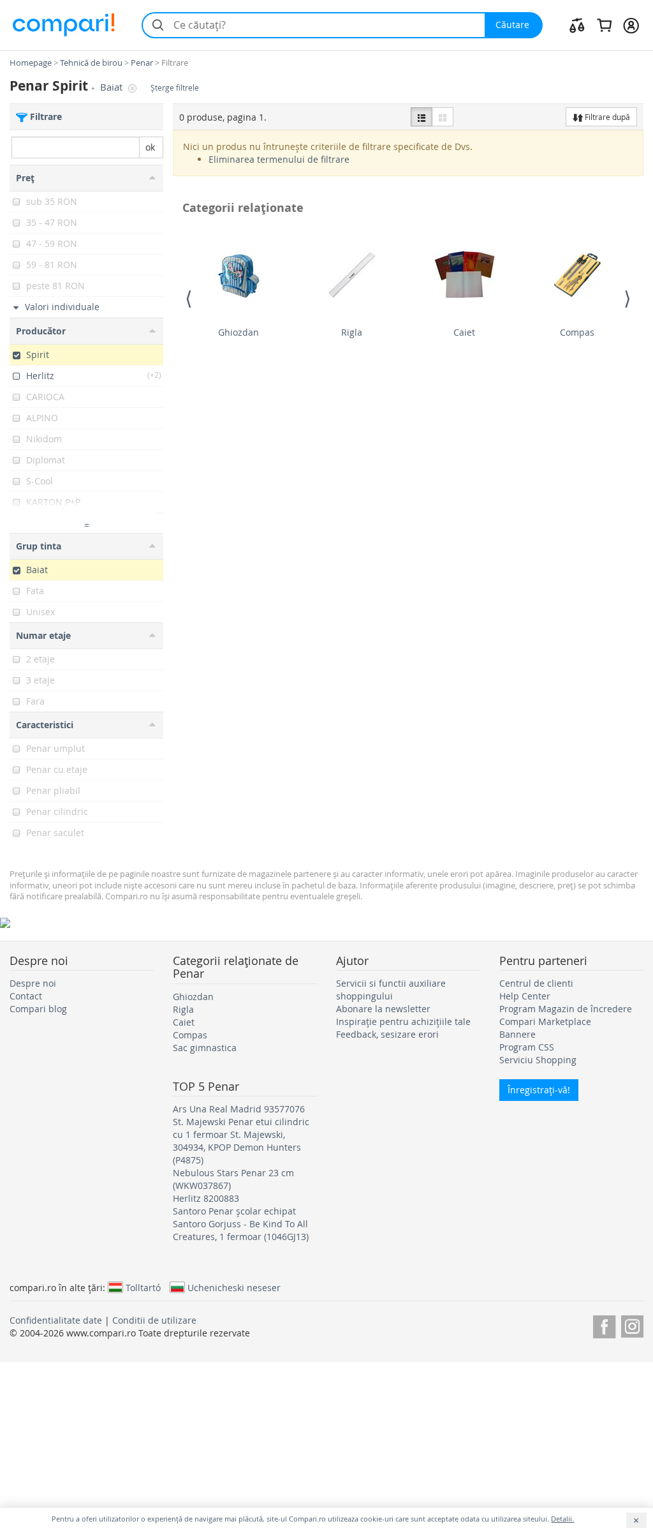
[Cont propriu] (631, 25)
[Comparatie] (577, 25)
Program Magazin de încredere (565, 1009)
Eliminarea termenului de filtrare (279, 159)
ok (150, 147)
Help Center (524, 996)
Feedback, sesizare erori (387, 1034)
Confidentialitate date (56, 1320)
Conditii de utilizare (154, 1320)
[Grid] (442, 116)
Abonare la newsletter (383, 1009)
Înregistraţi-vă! (539, 1090)
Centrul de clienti (536, 983)
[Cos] (604, 25)
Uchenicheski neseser (234, 1287)
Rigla (351, 332)
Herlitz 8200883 (206, 1198)
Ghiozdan (238, 332)
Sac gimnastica (205, 1048)
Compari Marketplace (545, 1021)
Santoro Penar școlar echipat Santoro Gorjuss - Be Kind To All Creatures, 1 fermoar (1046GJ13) (241, 1224)
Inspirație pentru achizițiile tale (403, 1021)
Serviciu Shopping (537, 1060)
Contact (26, 996)
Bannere (517, 1034)
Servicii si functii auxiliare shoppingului (391, 989)
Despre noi (33, 983)
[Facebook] (604, 1325)
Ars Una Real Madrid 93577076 (239, 1109)
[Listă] (421, 116)
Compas (577, 332)
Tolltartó (143, 1287)
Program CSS (526, 1047)
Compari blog (38, 1009)
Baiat (112, 87)
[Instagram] (632, 1325)
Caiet (464, 332)
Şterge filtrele (174, 88)
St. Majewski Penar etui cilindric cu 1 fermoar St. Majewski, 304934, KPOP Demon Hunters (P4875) (241, 1141)
